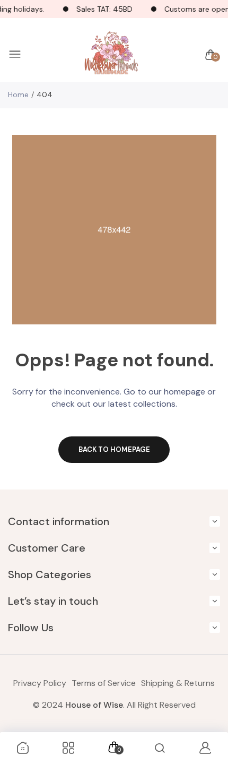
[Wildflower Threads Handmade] (111, 54)
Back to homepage (114, 449)
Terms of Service (104, 683)
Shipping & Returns (178, 683)
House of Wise (94, 704)
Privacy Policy (39, 683)
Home (18, 94)
